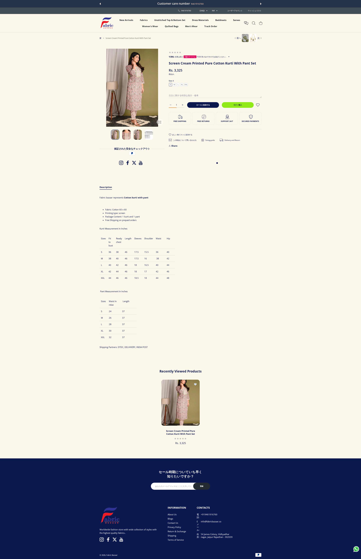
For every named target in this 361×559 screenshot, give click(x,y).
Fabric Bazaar (111, 555)
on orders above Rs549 (203, 3)
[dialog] (253, 23)
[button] (100, 4)
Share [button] (174, 145)
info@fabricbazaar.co (211, 521)
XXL (186, 84)
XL (182, 84)
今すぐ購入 (238, 105)
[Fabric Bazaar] (107, 23)
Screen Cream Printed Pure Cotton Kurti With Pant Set (180, 432)
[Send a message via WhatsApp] (356, 549)
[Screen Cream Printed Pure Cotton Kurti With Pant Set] (180, 403)
